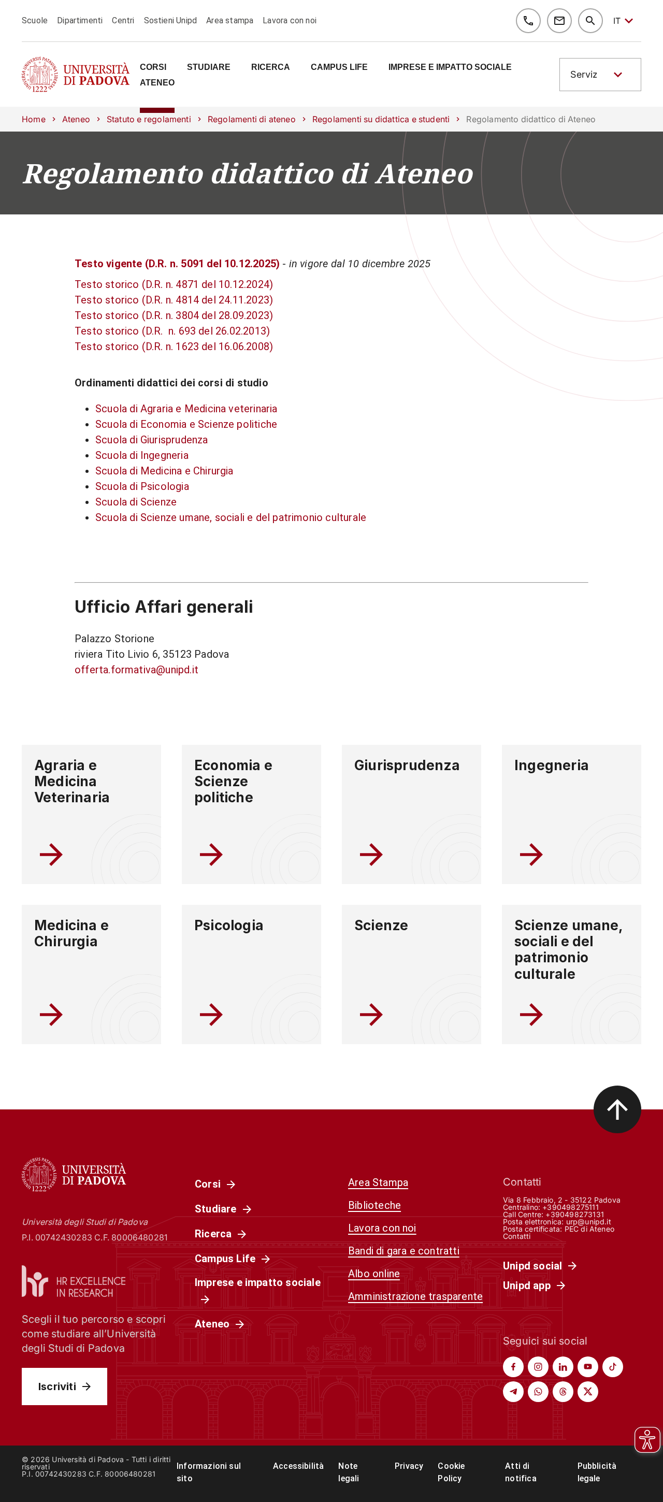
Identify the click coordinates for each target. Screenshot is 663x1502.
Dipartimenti (80, 20)
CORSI (153, 67)
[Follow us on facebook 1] (513, 1366)
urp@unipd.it (588, 1221)
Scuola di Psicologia (142, 486)
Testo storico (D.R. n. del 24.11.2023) (174, 300)
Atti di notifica (521, 1472)
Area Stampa (378, 1182)
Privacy (409, 1466)
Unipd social (532, 1266)
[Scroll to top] (617, 1109)
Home (34, 119)
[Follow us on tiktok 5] (612, 1366)
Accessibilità (298, 1466)
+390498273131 (574, 1214)
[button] (600, 74)
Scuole (35, 20)
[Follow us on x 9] (588, 1391)
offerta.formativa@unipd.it (136, 669)
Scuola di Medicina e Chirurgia (164, 471)
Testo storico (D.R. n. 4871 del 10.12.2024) (174, 284)
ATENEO (157, 83)
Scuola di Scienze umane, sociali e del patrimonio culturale (230, 517)
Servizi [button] (585, 74)
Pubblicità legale (597, 1472)
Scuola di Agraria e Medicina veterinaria (186, 408)
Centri (123, 20)
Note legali (348, 1472)
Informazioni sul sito (209, 1472)
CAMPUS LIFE (339, 67)
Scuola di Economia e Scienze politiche (186, 424)
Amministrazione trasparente (415, 1296)
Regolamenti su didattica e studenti (381, 119)
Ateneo (76, 119)
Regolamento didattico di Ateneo (247, 173)
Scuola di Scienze (136, 502)
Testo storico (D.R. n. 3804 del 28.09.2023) (174, 315)
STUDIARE (208, 67)
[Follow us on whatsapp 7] (538, 1391)
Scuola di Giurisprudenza (151, 440)
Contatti (517, 1236)
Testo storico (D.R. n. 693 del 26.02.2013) (172, 331)
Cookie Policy (451, 1472)
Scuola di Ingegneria (142, 455)
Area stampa (229, 20)
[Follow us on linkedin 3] (563, 1366)
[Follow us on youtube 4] (588, 1366)
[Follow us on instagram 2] (538, 1366)
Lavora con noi (289, 20)
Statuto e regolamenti (149, 119)
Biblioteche (374, 1205)
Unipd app (527, 1285)
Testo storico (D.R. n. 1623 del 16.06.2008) (174, 346)
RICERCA (270, 67)
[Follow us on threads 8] (563, 1391)
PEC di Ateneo (589, 1228)
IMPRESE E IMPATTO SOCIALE (450, 67)
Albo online (374, 1273)
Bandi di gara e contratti (403, 1251)
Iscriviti (57, 1386)
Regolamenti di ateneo (252, 119)
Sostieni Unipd (170, 20)
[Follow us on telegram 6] (513, 1391)
